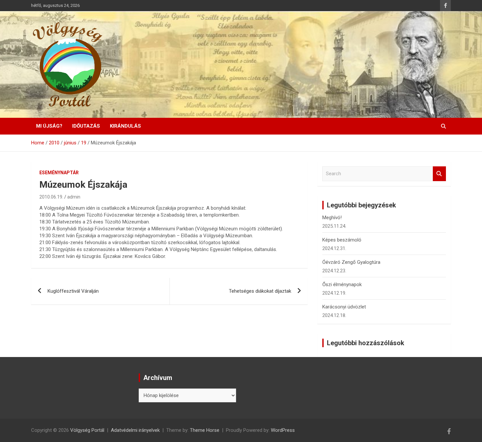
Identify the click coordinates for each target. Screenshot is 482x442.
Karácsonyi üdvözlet (344, 307)
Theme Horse (204, 430)
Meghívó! (332, 218)
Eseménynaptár (59, 172)
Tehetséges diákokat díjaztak (260, 291)
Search (439, 173)
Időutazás (86, 126)
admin (73, 197)
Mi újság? (49, 126)
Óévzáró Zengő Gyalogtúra (351, 262)
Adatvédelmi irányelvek (135, 430)
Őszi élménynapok (342, 284)
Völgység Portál (87, 430)
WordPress (283, 430)
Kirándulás (125, 126)
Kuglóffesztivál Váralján (73, 291)
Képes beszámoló (341, 240)
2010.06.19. (51, 197)
